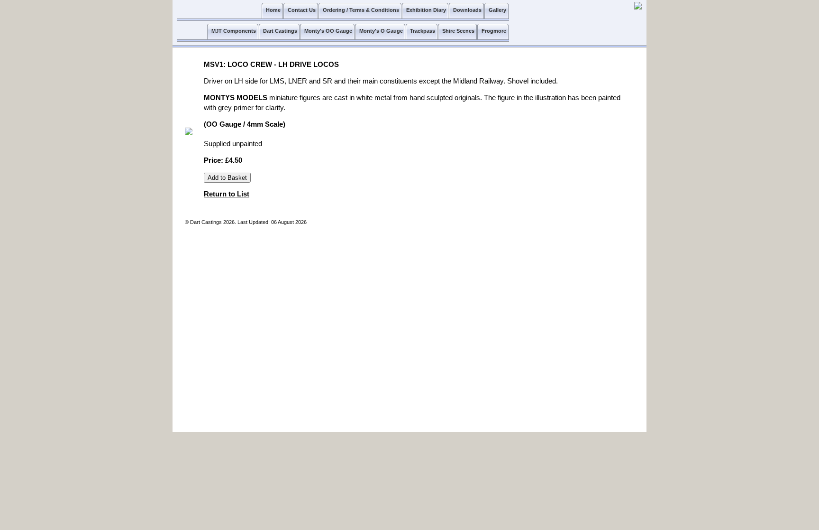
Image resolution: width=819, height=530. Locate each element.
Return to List (226, 194)
